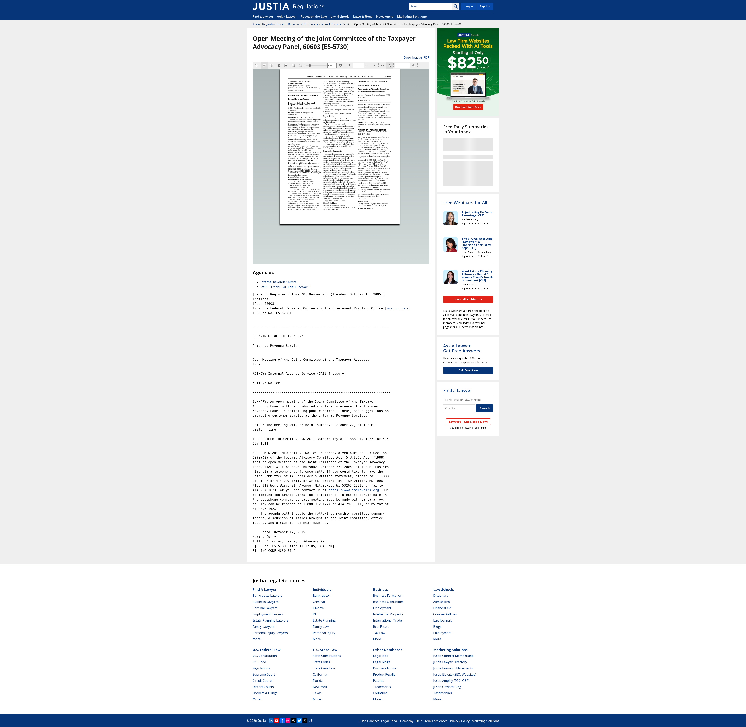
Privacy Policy (460, 721)
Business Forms (384, 668)
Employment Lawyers (268, 614)
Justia (256, 24)
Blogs (437, 626)
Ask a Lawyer (287, 16)
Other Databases (387, 649)
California (320, 674)
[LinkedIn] (271, 720)
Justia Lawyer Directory (450, 662)
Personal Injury (324, 633)
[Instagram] (288, 720)
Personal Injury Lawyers (270, 633)
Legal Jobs (380, 656)
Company (406, 721)
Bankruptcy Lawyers (267, 595)
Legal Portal (389, 721)
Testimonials (442, 693)
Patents (378, 680)
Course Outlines (445, 614)
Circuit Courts (263, 680)
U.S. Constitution (265, 656)
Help (419, 721)
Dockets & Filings (265, 693)
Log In (469, 6)
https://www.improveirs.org (354, 490)
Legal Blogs (381, 662)
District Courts (263, 687)
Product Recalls (384, 674)
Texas (317, 693)
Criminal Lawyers (265, 608)
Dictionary (440, 595)
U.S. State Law (325, 649)
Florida (318, 680)
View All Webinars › (468, 299)
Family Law (321, 626)
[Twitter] (304, 720)
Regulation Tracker (274, 24)
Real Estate (381, 626)
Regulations (261, 668)
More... (257, 639)
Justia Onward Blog (447, 687)
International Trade (387, 620)
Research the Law (313, 16)
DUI (315, 614)
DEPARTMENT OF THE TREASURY (285, 287)
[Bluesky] (299, 720)
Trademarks (382, 687)
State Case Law (324, 668)
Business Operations (388, 602)
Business (380, 589)
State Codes (321, 662)
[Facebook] (282, 720)
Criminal (319, 602)
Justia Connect (368, 721)
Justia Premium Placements (453, 668)
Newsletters (385, 16)
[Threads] (293, 720)
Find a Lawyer (263, 16)
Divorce (318, 608)
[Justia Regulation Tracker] (271, 6)
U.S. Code (259, 662)
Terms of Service (436, 721)
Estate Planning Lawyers (270, 620)
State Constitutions (327, 656)
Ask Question (468, 370)
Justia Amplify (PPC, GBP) (451, 680)
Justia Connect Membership (453, 656)
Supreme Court (264, 674)
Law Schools (339, 16)
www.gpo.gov (397, 308)
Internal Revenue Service (336, 24)
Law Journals (442, 620)
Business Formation (387, 595)
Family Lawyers (264, 626)
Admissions (441, 602)
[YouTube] (276, 720)
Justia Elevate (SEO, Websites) (454, 674)
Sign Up (485, 6)
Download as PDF (416, 57)
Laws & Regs (363, 16)
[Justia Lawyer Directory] (310, 720)
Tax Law (379, 633)
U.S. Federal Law (267, 649)
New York (320, 687)
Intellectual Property (388, 614)
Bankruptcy (321, 595)
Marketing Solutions (412, 16)
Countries (380, 693)
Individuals (322, 589)
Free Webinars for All (465, 202)
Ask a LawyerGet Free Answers (461, 348)
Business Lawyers (266, 602)
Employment (382, 608)
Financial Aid (442, 608)
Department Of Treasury (303, 24)
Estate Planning (324, 620)
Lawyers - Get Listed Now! (468, 422)
